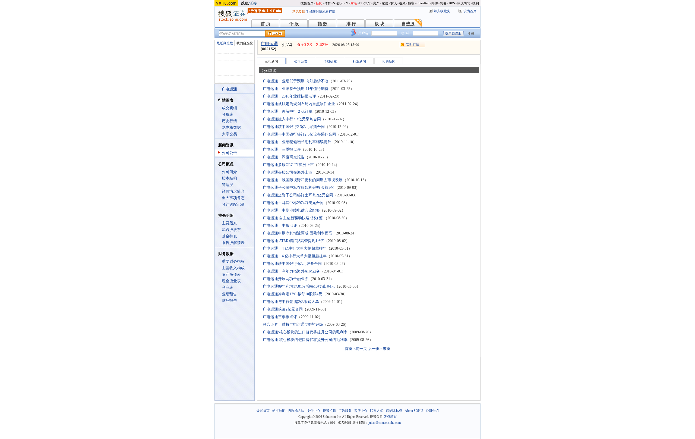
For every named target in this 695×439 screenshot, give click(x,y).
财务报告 (229, 301)
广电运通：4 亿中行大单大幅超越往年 (295, 248)
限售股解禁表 (233, 243)
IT (360, 3)
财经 (353, 3)
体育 (327, 3)
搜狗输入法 (296, 411)
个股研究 (330, 61)
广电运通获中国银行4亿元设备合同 (292, 264)
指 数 (322, 23)
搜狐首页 (307, 3)
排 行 (351, 23)
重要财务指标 (233, 261)
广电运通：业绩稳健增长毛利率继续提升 (297, 142)
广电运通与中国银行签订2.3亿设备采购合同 (299, 134)
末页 (386, 349)
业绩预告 (229, 294)
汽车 (367, 3)
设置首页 (263, 411)
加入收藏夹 (442, 11)
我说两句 (463, 3)
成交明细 (229, 108)
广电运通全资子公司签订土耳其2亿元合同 (298, 195)
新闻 (319, 3)
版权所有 (390, 417)
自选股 (408, 23)
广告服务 (345, 411)
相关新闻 (388, 61)
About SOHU (414, 411)
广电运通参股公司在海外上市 (287, 172)
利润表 (227, 288)
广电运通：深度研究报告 (284, 157)
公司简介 (229, 172)
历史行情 (229, 121)
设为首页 (469, 11)
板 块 (379, 23)
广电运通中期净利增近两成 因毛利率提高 (297, 233)
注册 (471, 34)
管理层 (227, 185)
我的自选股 (244, 43)
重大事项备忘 (233, 198)
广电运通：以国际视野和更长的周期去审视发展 (303, 180)
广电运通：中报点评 (280, 226)
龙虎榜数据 (231, 128)
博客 (443, 3)
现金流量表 (231, 281)
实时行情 (412, 44)
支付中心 (313, 411)
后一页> (375, 349)
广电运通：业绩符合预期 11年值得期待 (295, 89)
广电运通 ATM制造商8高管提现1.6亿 (293, 241)
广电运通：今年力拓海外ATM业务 (291, 271)
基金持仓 (229, 236)
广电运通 (269, 43)
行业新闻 (359, 61)
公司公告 (229, 153)
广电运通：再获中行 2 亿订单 (287, 111)
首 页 (265, 23)
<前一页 (360, 349)
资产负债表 (231, 274)
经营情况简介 (233, 191)
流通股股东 (231, 230)
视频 (402, 3)
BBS (452, 3)
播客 (411, 3)
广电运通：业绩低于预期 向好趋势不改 (295, 81)
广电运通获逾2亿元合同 (283, 309)
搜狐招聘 (329, 411)
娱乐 (340, 3)
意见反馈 (298, 12)
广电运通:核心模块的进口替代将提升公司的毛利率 (305, 332)
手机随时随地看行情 (320, 12)
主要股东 (229, 223)
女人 (393, 3)
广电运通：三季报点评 (282, 150)
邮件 (434, 3)
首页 (348, 349)
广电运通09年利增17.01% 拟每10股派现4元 (299, 286)
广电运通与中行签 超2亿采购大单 (291, 302)
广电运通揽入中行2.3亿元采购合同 (292, 119)
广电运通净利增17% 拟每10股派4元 (292, 294)
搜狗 (475, 3)
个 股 (294, 23)
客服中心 (360, 411)
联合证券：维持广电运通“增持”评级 (293, 324)
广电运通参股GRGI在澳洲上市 (288, 165)
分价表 (227, 114)
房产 (376, 3)
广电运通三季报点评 (280, 317)
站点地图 (278, 411)
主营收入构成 (233, 268)
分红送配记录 (233, 204)
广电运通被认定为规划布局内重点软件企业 (299, 104)
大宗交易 (229, 134)
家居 (385, 3)
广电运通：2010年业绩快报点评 (289, 96)
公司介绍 (432, 411)
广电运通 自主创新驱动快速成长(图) (293, 218)
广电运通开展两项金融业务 (285, 279)
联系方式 (376, 411)
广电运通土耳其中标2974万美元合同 (293, 203)
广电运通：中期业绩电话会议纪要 (291, 210)
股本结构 (229, 178)
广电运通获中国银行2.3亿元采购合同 (294, 127)
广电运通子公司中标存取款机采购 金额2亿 (298, 188)
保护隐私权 (394, 411)
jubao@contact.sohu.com (384, 423)
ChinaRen (422, 3)
